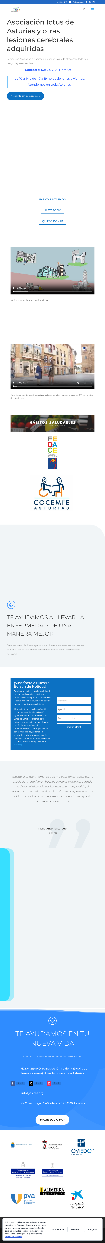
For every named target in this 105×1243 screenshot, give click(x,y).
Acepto (14, 967)
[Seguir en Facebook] (13, 1083)
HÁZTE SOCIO (52, 210)
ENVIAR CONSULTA (90, 975)
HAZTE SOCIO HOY (52, 1119)
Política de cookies (13, 1236)
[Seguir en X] (31, 1083)
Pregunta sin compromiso (25, 96)
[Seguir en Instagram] (49, 1083)
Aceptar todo (58, 1229)
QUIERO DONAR (52, 221)
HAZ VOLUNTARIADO (52, 199)
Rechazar (75, 1229)
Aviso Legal (19, 744)
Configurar (92, 1229)
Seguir (21, 1083)
